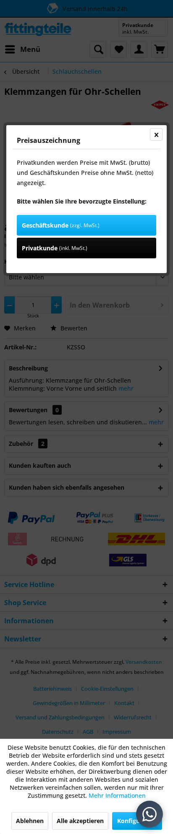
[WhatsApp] (149, 814)
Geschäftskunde (61, 225)
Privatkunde (54, 248)
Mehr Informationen (117, 795)
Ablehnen (30, 821)
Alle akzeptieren (80, 821)
